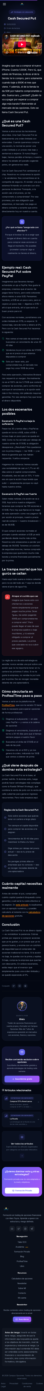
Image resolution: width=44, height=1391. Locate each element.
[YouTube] (12, 1228)
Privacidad (14, 1383)
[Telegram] (31, 1228)
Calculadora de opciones (22, 1278)
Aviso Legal (3, 1384)
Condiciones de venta (27, 1384)
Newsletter (22, 1283)
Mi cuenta (22, 1298)
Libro (22, 1266)
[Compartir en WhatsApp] (25, 986)
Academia (22, 1247)
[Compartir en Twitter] (13, 986)
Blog (22, 1256)
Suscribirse (24, 1319)
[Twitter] (18, 1228)
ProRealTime (8, 705)
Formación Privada (23, 1191)
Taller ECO (22, 1242)
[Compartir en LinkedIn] (19, 986)
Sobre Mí (22, 1288)
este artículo (22, 905)
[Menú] (4, 4)
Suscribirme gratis (23, 1079)
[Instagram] (25, 1228)
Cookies (39, 1383)
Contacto (22, 1293)
